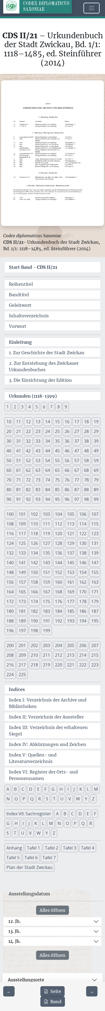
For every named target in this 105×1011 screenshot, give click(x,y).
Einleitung (20, 342)
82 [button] (28, 490)
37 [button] (76, 441)
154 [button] (82, 572)
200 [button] (10, 645)
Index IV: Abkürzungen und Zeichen (47, 744)
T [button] (54, 799)
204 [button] (58, 645)
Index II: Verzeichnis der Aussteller (46, 717)
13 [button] (38, 422)
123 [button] (95, 534)
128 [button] (58, 543)
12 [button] (28, 422)
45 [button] (57, 451)
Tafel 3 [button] (69, 848)
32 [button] (28, 441)
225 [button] (22, 675)
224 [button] (10, 675)
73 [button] (38, 480)
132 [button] (10, 553)
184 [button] (58, 611)
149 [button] (22, 572)
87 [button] (76, 490)
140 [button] (10, 563)
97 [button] (76, 499)
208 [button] (10, 655)
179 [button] (95, 601)
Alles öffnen (52, 910)
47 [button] (76, 451)
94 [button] (47, 499)
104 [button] (58, 514)
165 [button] (22, 592)
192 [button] (58, 621)
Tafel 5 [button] (13, 858)
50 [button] (8, 460)
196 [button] (10, 631)
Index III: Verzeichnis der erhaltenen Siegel (48, 731)
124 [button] (10, 543)
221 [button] (70, 665)
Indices (17, 689)
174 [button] (34, 601)
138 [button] (82, 553)
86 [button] (67, 490)
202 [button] (34, 645)
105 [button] (70, 514)
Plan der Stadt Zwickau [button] (29, 867)
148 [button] (10, 572)
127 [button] (46, 543)
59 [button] (96, 460)
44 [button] (47, 451)
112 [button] (58, 524)
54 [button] (47, 460)
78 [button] (86, 480)
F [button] (45, 789)
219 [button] (46, 665)
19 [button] (96, 422)
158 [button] (34, 582)
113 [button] (70, 524)
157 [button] (22, 582)
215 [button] (95, 655)
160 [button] (58, 582)
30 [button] (8, 441)
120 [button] (58, 534)
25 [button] (57, 431)
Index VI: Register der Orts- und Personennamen (43, 775)
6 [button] (44, 407)
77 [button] (76, 480)
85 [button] (57, 490)
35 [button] (57, 441)
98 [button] (86, 499)
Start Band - (33, 267)
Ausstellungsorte (26, 979)
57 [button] (76, 460)
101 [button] (22, 514)
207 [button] (95, 645)
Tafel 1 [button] (33, 848)
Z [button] (93, 799)
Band (55, 1001)
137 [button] (70, 553)
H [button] (61, 789)
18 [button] (86, 422)
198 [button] (34, 631)
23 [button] (38, 431)
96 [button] (67, 499)
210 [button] (34, 655)
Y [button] (86, 799)
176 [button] (58, 601)
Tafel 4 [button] (87, 848)
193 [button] (70, 621)
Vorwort (17, 326)
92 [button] (28, 499)
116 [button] (10, 534)
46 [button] (67, 451)
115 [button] (95, 524)
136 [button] (58, 553)
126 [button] (34, 543)
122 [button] (82, 534)
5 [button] (37, 407)
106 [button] (82, 514)
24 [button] (47, 431)
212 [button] (58, 655)
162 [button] (82, 582)
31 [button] (18, 441)
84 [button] (47, 490)
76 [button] (67, 480)
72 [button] (28, 480)
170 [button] (82, 592)
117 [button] (22, 534)
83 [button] (38, 490)
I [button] (68, 789)
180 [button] (10, 611)
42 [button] (28, 451)
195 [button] (95, 621)
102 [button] (34, 514)
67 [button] (76, 470)
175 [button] (46, 601)
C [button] (23, 789)
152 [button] (58, 572)
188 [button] (10, 621)
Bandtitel (19, 294)
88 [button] (86, 490)
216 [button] (10, 665)
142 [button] (34, 563)
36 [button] (67, 441)
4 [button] (29, 407)
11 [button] (18, 422)
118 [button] (34, 534)
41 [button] (18, 451)
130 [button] (82, 543)
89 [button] (96, 490)
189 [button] (22, 621)
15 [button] (57, 422)
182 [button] (34, 611)
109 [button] (22, 524)
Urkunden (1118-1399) (33, 396)
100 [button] (10, 514)
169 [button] (70, 592)
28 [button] (86, 431)
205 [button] (70, 645)
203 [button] (46, 645)
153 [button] (70, 572)
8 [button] (58, 407)
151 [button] (46, 572)
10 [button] (8, 422)
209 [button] (22, 655)
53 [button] (38, 460)
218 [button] (34, 665)
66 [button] (67, 470)
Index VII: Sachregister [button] (28, 814)
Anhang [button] (14, 848)
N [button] (8, 799)
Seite (55, 991)
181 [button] (22, 611)
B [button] (15, 789)
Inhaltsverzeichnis (29, 315)
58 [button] (86, 460)
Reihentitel (21, 284)
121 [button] (70, 534)
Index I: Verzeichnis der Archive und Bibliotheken (47, 703)
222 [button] (82, 665)
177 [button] (70, 601)
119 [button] (46, 534)
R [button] (39, 799)
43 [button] (38, 451)
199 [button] (46, 631)
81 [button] (18, 490)
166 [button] (34, 592)
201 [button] (22, 645)
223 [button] (95, 665)
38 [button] (86, 441)
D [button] (30, 789)
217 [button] (22, 665)
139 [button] (95, 553)
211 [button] (46, 655)
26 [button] (67, 431)
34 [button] (47, 441)
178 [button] (82, 601)
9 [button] (66, 407)
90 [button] (8, 499)
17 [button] (76, 422)
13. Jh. (14, 931)
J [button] (74, 789)
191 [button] (46, 621)
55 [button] (57, 460)
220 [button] (58, 665)
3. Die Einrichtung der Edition (40, 380)
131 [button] (95, 543)
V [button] (69, 799)
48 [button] (86, 451)
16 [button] (67, 422)
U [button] (62, 799)
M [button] (96, 789)
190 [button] (34, 621)
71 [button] (18, 480)
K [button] (80, 789)
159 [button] (46, 582)
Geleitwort (20, 305)
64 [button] (47, 470)
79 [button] (96, 480)
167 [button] (46, 592)
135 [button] (46, 553)
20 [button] (8, 431)
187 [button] (95, 611)
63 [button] (38, 470)
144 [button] (58, 563)
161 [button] (70, 582)
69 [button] (96, 470)
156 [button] (10, 582)
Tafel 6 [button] (31, 858)
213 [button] (70, 655)
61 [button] (18, 470)
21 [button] (18, 431)
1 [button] (7, 407)
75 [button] (57, 480)
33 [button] (38, 441)
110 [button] (34, 524)
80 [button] (8, 490)
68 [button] (86, 470)
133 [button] (22, 553)
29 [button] (96, 431)
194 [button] (82, 621)
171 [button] (95, 592)
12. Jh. (14, 921)
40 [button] (8, 451)
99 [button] (96, 499)
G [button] (53, 789)
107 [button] (95, 514)
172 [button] (10, 601)
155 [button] (95, 572)
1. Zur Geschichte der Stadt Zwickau (46, 352)
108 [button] (10, 524)
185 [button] (70, 611)
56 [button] (67, 460)
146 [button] (82, 563)
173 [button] (22, 601)
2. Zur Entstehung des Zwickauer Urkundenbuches (44, 366)
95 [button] (57, 499)
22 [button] (28, 431)
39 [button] (96, 441)
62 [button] (28, 470)
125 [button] (22, 543)
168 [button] (58, 592)
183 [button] (46, 611)
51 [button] (18, 460)
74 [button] (47, 480)
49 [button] (96, 451)
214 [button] (82, 655)
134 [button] (34, 553)
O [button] (16, 799)
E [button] (38, 789)
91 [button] (18, 499)
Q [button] (31, 799)
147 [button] (95, 563)
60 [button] (8, 470)
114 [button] (82, 524)
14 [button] (47, 422)
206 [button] (82, 645)
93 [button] (38, 499)
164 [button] (10, 592)
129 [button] (70, 543)
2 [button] (15, 407)
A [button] (7, 789)
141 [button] (22, 563)
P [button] (24, 799)
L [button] (88, 789)
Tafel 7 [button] (49, 858)
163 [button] (95, 582)
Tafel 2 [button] (51, 848)
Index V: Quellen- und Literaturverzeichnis (33, 758)
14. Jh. (14, 941)
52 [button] (28, 460)
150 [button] (34, 572)
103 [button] (46, 514)
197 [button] (22, 631)
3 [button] (22, 407)
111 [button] (46, 524)
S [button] (47, 799)
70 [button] (8, 480)
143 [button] (46, 563)
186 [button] (82, 611)
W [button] (78, 799)
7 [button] (51, 407)
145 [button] (70, 563)
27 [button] (76, 431)
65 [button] (57, 470)
